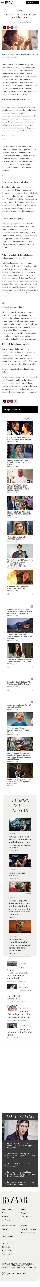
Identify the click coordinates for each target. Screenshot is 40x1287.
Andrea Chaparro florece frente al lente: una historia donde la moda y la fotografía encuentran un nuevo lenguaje (20, 907)
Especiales (20, 10)
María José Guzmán (22, 1038)
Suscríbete (32, 2)
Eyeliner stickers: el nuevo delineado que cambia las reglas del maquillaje (21, 1146)
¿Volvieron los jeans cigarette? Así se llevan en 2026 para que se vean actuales (21, 1156)
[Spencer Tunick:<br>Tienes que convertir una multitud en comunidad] (12, 963)
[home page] (10, 2)
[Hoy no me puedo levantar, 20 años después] (12, 1025)
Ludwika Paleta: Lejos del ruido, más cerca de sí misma (19, 1014)
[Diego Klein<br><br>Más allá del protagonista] (12, 987)
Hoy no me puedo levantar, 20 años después (19, 1031)
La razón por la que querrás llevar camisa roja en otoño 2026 (21, 1183)
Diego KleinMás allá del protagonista (19, 994)
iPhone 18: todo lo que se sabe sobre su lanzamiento (21, 1165)
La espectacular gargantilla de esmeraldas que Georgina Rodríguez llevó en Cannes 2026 (21, 1174)
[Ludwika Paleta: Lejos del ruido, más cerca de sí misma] (12, 1008)
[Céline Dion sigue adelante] (20, 860)
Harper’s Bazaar (25, 22)
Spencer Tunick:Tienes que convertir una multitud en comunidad (18, 972)
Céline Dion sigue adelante (18, 874)
